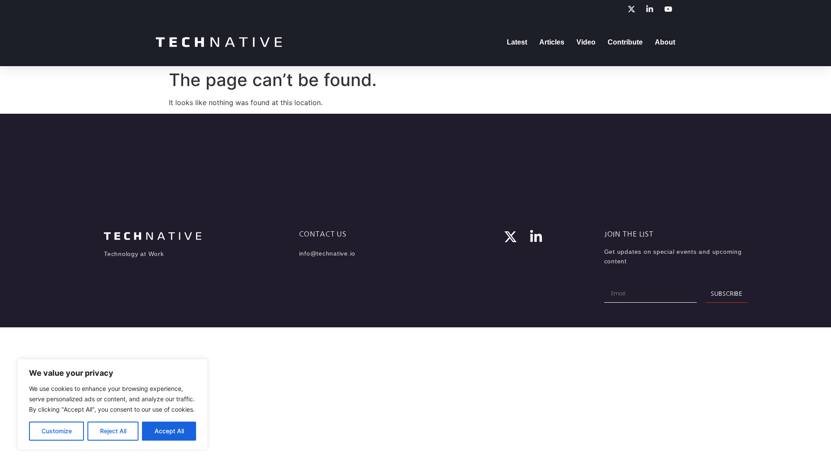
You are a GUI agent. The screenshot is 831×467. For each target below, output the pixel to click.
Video (586, 42)
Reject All (113, 431)
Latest (517, 42)
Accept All (169, 431)
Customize (57, 431)
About (665, 42)
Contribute (625, 42)
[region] (112, 404)
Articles (551, 42)
